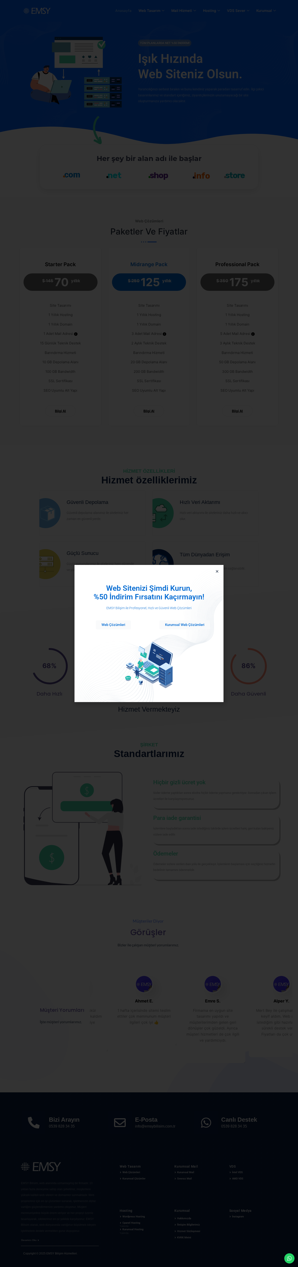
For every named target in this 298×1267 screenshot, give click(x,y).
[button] (217, 571)
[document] (149, 633)
